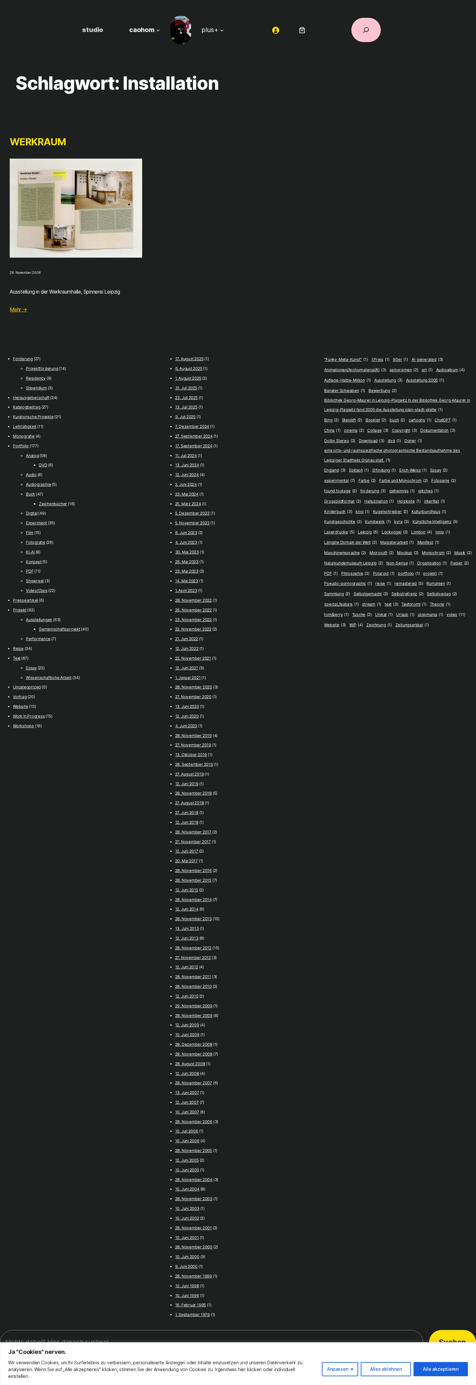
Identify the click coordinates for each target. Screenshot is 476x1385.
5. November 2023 (192, 522)
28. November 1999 (193, 1276)
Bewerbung (382, 390)
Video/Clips (37, 590)
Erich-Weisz (413, 470)
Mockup (407, 552)
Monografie (24, 436)
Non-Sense (400, 563)
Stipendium (36, 387)
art (427, 369)
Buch (30, 494)
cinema (354, 430)
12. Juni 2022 (186, 648)
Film (29, 532)
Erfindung (384, 470)
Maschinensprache (345, 552)
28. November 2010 (193, 986)
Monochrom (436, 552)
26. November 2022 (193, 610)
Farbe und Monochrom (403, 480)
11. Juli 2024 (186, 455)
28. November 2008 (193, 1054)
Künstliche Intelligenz (435, 521)
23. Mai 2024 (186, 494)
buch (397, 420)
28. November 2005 (193, 1150)
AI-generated (427, 359)
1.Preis (380, 359)
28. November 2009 (193, 1015)
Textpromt (414, 604)
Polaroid (384, 573)
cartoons (420, 420)
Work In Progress (29, 716)
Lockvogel (395, 532)
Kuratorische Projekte (33, 416)
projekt (433, 573)
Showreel (35, 580)
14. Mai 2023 (186, 580)
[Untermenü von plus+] (222, 30)
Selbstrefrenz (407, 593)
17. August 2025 (189, 358)
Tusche (362, 614)
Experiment (36, 522)
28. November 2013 (193, 918)
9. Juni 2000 (186, 1266)
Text (16, 658)
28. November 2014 (193, 899)
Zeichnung (378, 624)
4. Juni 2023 (186, 542)
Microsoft (381, 552)
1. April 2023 (186, 590)
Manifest (428, 542)
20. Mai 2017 (186, 860)
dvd (394, 440)
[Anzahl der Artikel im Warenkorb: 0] (302, 30)
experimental (339, 480)
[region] (238, 1363)
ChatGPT (446, 420)
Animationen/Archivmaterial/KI (355, 369)
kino (362, 511)
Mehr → (18, 310)
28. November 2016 (193, 870)
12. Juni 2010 (186, 996)
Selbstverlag (442, 593)
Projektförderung (42, 368)
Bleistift (352, 420)
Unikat (383, 614)
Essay (31, 667)
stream (371, 604)
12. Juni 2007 (187, 1102)
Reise (18, 648)
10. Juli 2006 (186, 1131)
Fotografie (35, 542)
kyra (401, 521)
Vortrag (20, 696)
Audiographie (38, 484)
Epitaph (359, 470)
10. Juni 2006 (187, 1140)
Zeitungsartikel (412, 624)
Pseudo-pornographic (348, 583)
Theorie (440, 604)
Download (371, 440)
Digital (31, 513)
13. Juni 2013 (187, 928)
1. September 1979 (192, 1314)
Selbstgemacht (371, 593)
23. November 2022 (193, 619)
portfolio (409, 573)
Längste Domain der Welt (350, 542)
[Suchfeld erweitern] (366, 30)
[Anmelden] (275, 30)
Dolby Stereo (339, 440)
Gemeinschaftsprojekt (59, 629)
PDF (29, 571)
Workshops (23, 725)
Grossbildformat (342, 501)
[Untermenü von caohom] (158, 30)
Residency (36, 378)
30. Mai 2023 (187, 552)
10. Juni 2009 (187, 1034)
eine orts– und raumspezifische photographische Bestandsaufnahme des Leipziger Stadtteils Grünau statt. (392, 455)
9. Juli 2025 (185, 416)
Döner (413, 440)
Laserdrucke (339, 532)
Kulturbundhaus (429, 511)
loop (443, 532)
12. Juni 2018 (186, 822)
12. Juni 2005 (187, 1160)
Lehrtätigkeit (24, 426)
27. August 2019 (189, 774)
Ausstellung (388, 380)
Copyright (404, 430)
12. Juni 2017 (186, 851)
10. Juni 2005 (187, 1169)
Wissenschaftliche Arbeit (49, 677)
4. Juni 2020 (186, 725)
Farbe (367, 480)
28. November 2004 (193, 1179)
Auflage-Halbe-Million (347, 380)
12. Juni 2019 (186, 783)
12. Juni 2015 (186, 890)
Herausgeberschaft (31, 397)
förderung (373, 490)
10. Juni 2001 (187, 1237)
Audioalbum (450, 369)
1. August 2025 (188, 378)
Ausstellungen (39, 619)
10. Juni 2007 (187, 1112)
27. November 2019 (193, 745)
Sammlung (337, 593)
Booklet (376, 420)
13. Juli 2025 (186, 407)
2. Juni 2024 (186, 484)
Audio (31, 474)
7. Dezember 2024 (192, 426)
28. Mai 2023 (186, 561)
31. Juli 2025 (186, 387)
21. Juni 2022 (186, 638)
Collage (377, 430)
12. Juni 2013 (186, 938)
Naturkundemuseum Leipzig (353, 563)
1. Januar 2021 (188, 677)
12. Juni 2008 (187, 1073)
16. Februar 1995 (190, 1304)
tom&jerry (336, 614)
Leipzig (368, 532)
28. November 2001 (193, 1227)
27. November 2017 (193, 841)
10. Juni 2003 (187, 1208)
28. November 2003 (193, 1198)
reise (383, 583)
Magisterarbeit (397, 542)
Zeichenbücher (53, 503)
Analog (32, 455)
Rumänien (438, 583)
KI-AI (30, 552)
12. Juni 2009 (187, 1024)
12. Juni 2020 (187, 716)
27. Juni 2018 (186, 812)
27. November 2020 (193, 696)
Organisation (432, 563)
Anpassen (337, 1369)
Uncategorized (27, 687)
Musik (462, 552)
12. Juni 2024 (187, 474)
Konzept (33, 561)
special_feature (341, 604)
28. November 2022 (193, 600)
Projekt (19, 610)
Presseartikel (25, 600)
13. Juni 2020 (187, 706)
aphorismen (404, 369)
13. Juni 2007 (187, 1092)
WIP (356, 624)
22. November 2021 (193, 658)
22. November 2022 (193, 629)
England (335, 470)
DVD (43, 465)
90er (400, 359)
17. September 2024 (193, 445)
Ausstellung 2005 (425, 380)
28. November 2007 (193, 1082)
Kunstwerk (378, 521)
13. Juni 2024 (187, 465)
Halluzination (379, 501)
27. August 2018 (189, 802)
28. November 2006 (193, 1121)
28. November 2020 (193, 687)
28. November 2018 (193, 793)
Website (20, 706)
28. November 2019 (193, 735)
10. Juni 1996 (187, 1295)
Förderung (23, 358)
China (332, 430)
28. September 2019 (194, 764)
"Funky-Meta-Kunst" (346, 359)
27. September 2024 (194, 436)
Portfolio (21, 445)
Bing (331, 420)
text (391, 604)
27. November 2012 (193, 957)
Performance (38, 638)
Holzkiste (409, 501)
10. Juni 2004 (187, 1189)
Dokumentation (437, 430)
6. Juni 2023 (186, 532)
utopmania (430, 614)
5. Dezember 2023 (192, 513)
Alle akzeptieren (441, 1369)
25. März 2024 (188, 503)
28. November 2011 (193, 976)
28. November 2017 (193, 832)
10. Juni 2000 (187, 1256)
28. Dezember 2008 (193, 1044)
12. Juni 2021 (186, 667)
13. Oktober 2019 (191, 754)
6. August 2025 (188, 368)
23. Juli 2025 (186, 397)
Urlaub (405, 614)
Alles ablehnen (386, 1369)
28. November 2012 (193, 947)
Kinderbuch (338, 511)
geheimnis (401, 490)
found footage (340, 490)
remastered (408, 583)
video (456, 614)
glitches (428, 490)
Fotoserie (443, 480)
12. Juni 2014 (186, 909)
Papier (459, 563)
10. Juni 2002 (187, 1218)
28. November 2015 (193, 880)
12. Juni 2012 (186, 967)
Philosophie (355, 573)
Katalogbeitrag (26, 407)
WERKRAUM (38, 142)
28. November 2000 (193, 1247)
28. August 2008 (190, 1063)
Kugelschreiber (390, 511)
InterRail (434, 501)
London (421, 532)
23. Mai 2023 (186, 571)
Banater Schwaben (344, 390)
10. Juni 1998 (187, 1285)
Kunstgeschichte (342, 521)
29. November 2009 (193, 1005)
